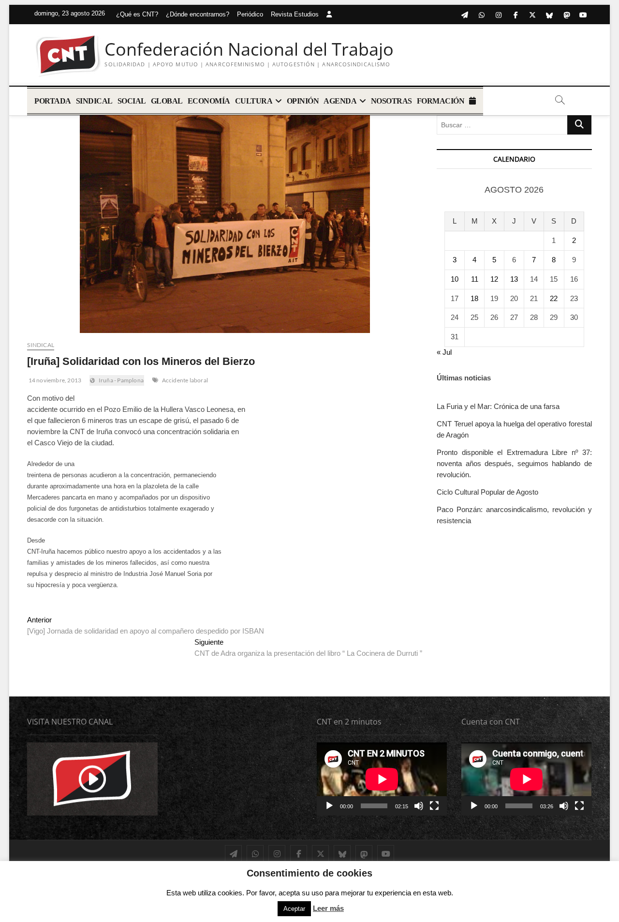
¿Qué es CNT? (137, 14)
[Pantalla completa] (434, 806)
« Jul (444, 352)
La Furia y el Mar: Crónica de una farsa (498, 406)
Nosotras (391, 101)
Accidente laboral (185, 380)
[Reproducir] (329, 806)
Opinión (303, 101)
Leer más (328, 908)
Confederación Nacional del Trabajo (249, 49)
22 (554, 298)
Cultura (254, 101)
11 (474, 279)
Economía (209, 101)
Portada (52, 101)
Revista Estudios (295, 14)
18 (474, 298)
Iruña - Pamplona (121, 380)
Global (167, 101)
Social (132, 101)
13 (514, 279)
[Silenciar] (419, 806)
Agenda (340, 101)
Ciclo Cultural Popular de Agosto (487, 492)
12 (494, 279)
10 (454, 279)
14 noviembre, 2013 (54, 380)
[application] (382, 779)
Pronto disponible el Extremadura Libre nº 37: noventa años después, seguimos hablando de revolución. (514, 463)
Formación (441, 101)
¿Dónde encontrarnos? (197, 14)
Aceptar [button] (294, 908)
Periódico (250, 14)
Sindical (94, 101)
